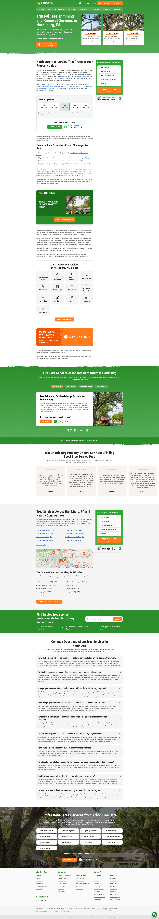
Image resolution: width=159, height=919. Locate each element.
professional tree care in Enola (77, 86)
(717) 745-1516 (48, 44)
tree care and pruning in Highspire (80, 158)
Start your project (64, 319)
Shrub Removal (62, 881)
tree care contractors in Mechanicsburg (54, 86)
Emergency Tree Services (55, 9)
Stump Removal (71, 9)
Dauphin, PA (97, 878)
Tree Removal (94, 9)
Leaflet (91, 567)
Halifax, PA (113, 883)
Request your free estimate (109, 3)
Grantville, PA (97, 883)
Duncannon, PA (114, 878)
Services (117, 9)
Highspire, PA (113, 886)
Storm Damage (80, 881)
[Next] (90, 106)
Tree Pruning (83, 9)
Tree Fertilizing (61, 886)
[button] (54, 552)
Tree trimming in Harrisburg (56, 407)
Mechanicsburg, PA (99, 894)
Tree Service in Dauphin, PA (44, 533)
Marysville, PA (113, 891)
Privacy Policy (39, 889)
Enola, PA (96, 881)
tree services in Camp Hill (81, 76)
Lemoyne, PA (113, 889)
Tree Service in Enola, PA (44, 537)
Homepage (41, 9)
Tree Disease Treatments (82, 883)
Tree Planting (79, 886)
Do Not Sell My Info (68, 917)
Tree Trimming (106, 9)
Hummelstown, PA (99, 889)
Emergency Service (86, 386)
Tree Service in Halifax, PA (73, 540)
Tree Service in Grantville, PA (45, 540)
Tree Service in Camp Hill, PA (74, 530)
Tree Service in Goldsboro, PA (74, 537)
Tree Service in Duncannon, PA (74, 533)
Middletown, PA (114, 894)
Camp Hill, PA (113, 875)
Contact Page (39, 881)
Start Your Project (65, 220)
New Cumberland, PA (99, 897)
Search (117, 619)
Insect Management (81, 875)
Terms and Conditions (41, 886)
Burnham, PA (97, 875)
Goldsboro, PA (114, 881)
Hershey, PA (97, 886)
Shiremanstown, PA (115, 897)
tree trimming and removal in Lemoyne (66, 78)
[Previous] (39, 106)
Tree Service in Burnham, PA (45, 530)
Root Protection (80, 878)
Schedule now (69, 859)
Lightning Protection (63, 878)
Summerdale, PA (98, 899)
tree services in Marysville (80, 161)
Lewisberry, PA (98, 891)
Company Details (40, 883)
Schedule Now (55, 127)
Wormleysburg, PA (115, 899)
